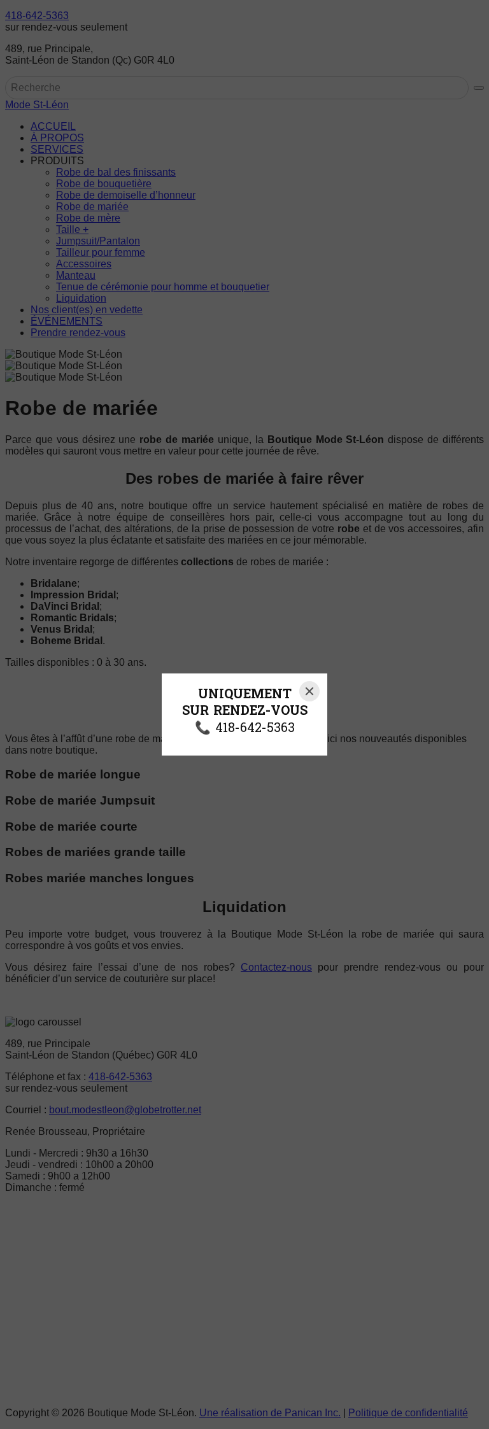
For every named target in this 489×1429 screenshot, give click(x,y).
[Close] (309, 691)
